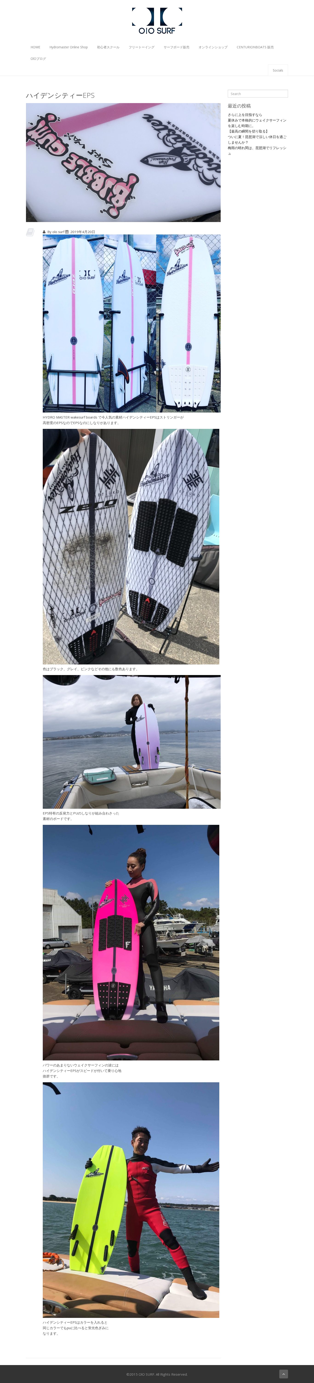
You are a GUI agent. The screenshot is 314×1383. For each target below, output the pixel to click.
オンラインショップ (213, 47)
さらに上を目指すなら (245, 114)
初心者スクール (108, 47)
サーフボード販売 (176, 47)
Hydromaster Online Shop (68, 47)
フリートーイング (141, 47)
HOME (35, 47)
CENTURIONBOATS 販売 (255, 47)
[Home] (157, 20)
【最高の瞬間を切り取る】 (248, 131)
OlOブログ (38, 58)
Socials (278, 70)
